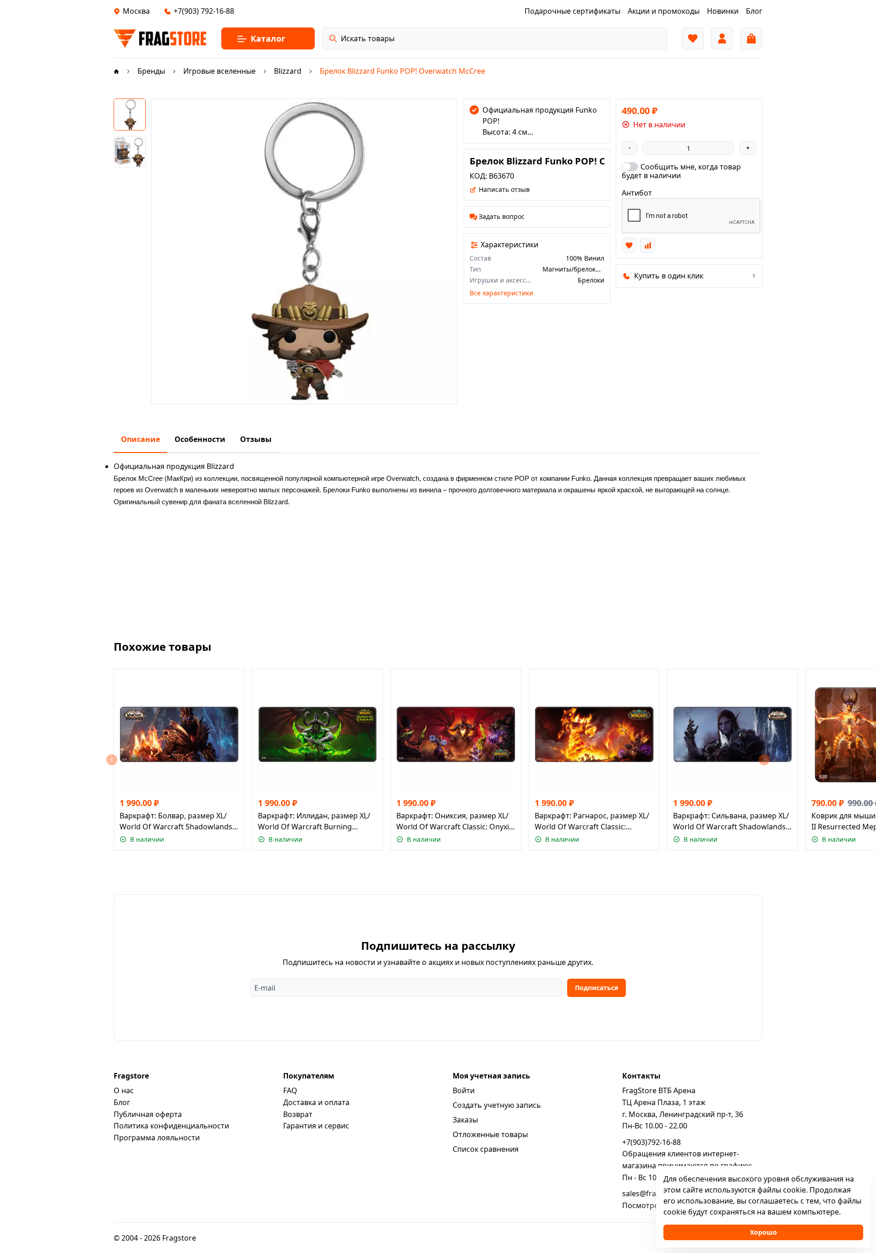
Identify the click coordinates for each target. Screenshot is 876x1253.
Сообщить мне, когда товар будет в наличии (681, 171)
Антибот (637, 193)
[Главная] (116, 71)
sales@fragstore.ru (655, 1193)
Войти (464, 1090)
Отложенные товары (490, 1134)
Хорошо (763, 1232)
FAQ (290, 1090)
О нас (124, 1090)
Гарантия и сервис (316, 1126)
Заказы (465, 1120)
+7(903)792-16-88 (651, 1142)
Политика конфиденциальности (171, 1126)
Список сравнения (486, 1149)
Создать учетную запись (497, 1105)
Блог (122, 1102)
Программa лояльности (157, 1138)
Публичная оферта (148, 1114)
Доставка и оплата (316, 1102)
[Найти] (333, 38)
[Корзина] (751, 38)
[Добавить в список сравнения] (647, 245)
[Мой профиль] (722, 38)
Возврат (297, 1114)
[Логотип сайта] (160, 38)
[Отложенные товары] (693, 38)
